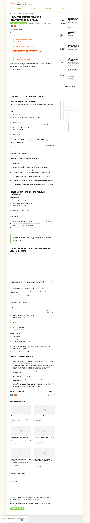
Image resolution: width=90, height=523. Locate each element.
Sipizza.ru (21, 2)
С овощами (70, 40)
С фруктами (70, 65)
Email (27, 476)
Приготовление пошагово (23, 59)
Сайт (42, 476)
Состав (18, 41)
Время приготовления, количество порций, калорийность (31, 44)
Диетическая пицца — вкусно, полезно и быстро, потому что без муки (43, 460)
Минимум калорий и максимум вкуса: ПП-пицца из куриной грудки (44, 416)
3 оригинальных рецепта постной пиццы (71, 32)
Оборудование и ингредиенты (24, 39)
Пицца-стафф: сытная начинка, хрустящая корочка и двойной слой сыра (73, 18)
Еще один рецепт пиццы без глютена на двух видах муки (27, 51)
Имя (11, 476)
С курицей (69, 54)
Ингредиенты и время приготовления (26, 54)
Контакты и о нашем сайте (67, 8)
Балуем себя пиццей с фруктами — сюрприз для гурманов (73, 59)
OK (22, 519)
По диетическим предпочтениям (18, 23)
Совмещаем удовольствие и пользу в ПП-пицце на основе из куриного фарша (73, 45)
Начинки (17, 8)
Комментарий (13, 481)
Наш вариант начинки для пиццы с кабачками (25, 50)
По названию (47, 8)
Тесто (31, 8)
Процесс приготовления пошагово (25, 46)
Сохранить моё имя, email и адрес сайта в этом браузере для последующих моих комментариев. (30, 504)
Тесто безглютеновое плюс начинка (22, 36)
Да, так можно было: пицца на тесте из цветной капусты (20, 438)
